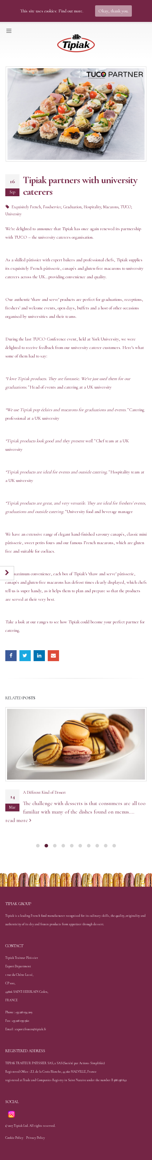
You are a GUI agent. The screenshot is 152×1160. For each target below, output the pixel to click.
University (13, 213)
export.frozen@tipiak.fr (30, 1029)
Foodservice (52, 206)
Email (53, 655)
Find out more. (70, 11)
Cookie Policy (14, 1138)
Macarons (110, 206)
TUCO (126, 206)
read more (17, 820)
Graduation (72, 206)
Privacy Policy (35, 1138)
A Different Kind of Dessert (44, 792)
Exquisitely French (26, 206)
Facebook (11, 655)
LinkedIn (39, 655)
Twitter (25, 655)
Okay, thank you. (113, 11)
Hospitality (92, 206)
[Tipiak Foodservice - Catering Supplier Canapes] (76, 44)
